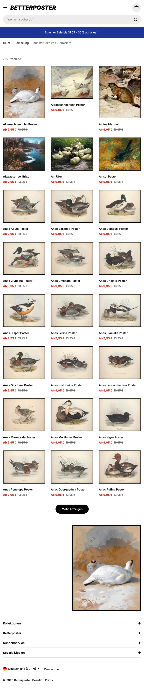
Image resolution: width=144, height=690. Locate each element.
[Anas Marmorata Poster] (24, 415)
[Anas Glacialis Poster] (120, 310)
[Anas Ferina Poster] (72, 310)
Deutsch (50, 669)
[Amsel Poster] (120, 154)
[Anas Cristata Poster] (120, 258)
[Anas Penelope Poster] (24, 467)
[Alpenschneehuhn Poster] (24, 92)
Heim (6, 43)
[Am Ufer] (72, 154)
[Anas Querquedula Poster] (72, 467)
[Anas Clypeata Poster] (24, 258)
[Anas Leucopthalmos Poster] (120, 362)
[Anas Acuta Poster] (24, 206)
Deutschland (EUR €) (22, 668)
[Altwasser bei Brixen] (24, 154)
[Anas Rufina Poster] (120, 467)
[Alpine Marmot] (120, 92)
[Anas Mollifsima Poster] (72, 415)
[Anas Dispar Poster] (24, 310)
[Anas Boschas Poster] (72, 206)
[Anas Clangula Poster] (120, 206)
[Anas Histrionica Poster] (72, 362)
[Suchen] (136, 19)
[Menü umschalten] (5, 7)
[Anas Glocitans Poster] (24, 362)
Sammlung (22, 43)
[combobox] (72, 19)
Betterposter (22, 680)
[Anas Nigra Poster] (120, 415)
